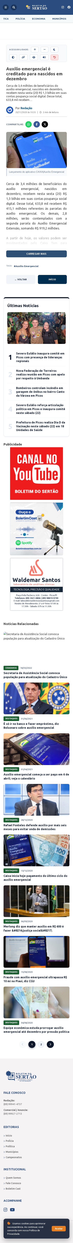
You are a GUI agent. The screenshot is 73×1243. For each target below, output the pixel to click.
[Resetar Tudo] (54, 57)
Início (52, 279)
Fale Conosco (13, 1183)
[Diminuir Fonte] (44, 49)
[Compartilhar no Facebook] (36, 124)
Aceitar (59, 1228)
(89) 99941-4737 (13, 1104)
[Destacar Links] (23, 57)
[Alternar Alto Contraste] (13, 57)
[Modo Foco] (34, 57)
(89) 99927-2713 (13, 1113)
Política (10, 1146)
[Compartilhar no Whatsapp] (28, 124)
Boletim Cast (13, 1188)
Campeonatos (14, 1157)
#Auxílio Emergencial (26, 266)
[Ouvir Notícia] (44, 57)
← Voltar (21, 279)
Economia (38, 18)
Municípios (59, 18)
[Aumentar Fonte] (35, 49)
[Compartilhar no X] (45, 124)
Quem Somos (13, 1177)
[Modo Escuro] (54, 49)
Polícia (20, 18)
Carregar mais (36, 254)
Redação (26, 108)
